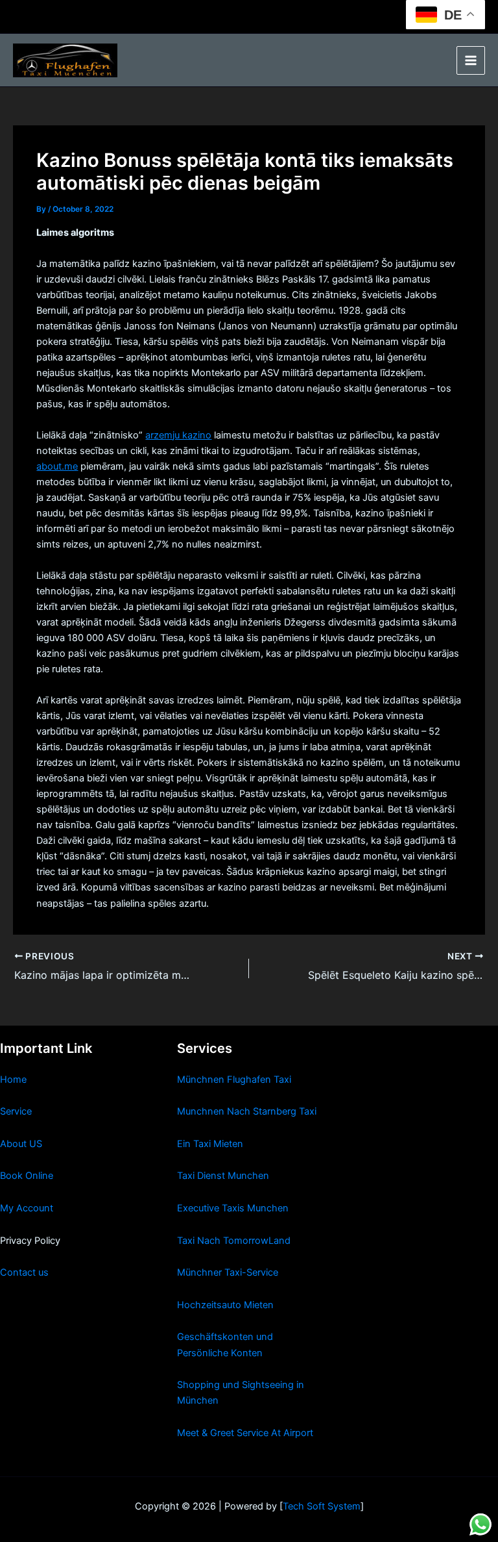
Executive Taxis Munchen (233, 1208)
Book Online (26, 1176)
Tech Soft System (322, 1506)
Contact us (24, 1272)
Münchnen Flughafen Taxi (234, 1079)
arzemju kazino (178, 435)
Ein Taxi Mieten (210, 1144)
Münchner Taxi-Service (227, 1272)
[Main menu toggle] (470, 60)
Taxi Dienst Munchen (223, 1176)
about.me (57, 466)
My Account (26, 1208)
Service (16, 1111)
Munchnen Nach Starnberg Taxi (246, 1111)
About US (21, 1144)
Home (13, 1079)
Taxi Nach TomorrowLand (233, 1240)
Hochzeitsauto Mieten (225, 1305)
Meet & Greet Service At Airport (245, 1433)
